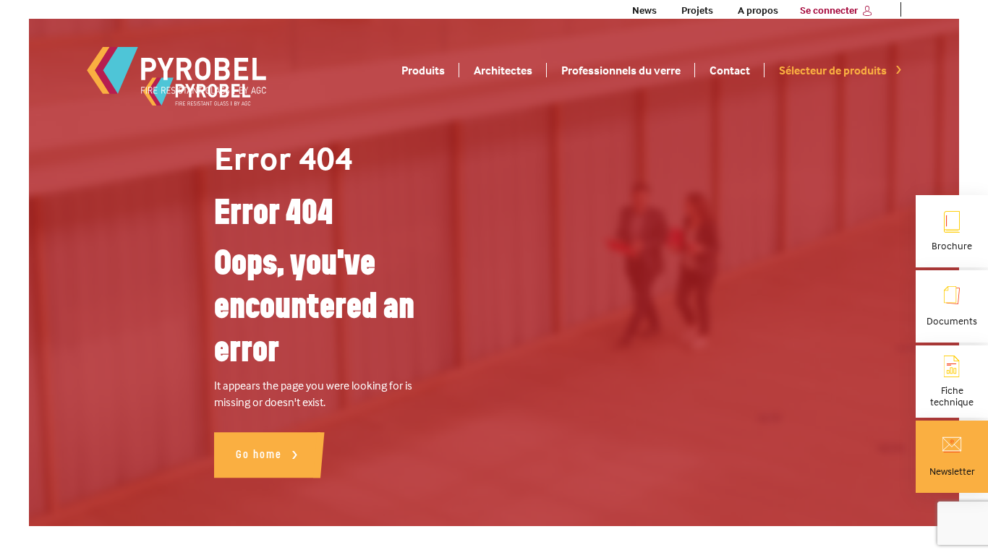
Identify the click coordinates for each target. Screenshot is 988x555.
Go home (259, 454)
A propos (758, 10)
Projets (697, 10)
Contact (730, 70)
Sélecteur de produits (833, 70)
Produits (423, 70)
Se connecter (829, 10)
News (644, 10)
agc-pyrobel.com (177, 70)
